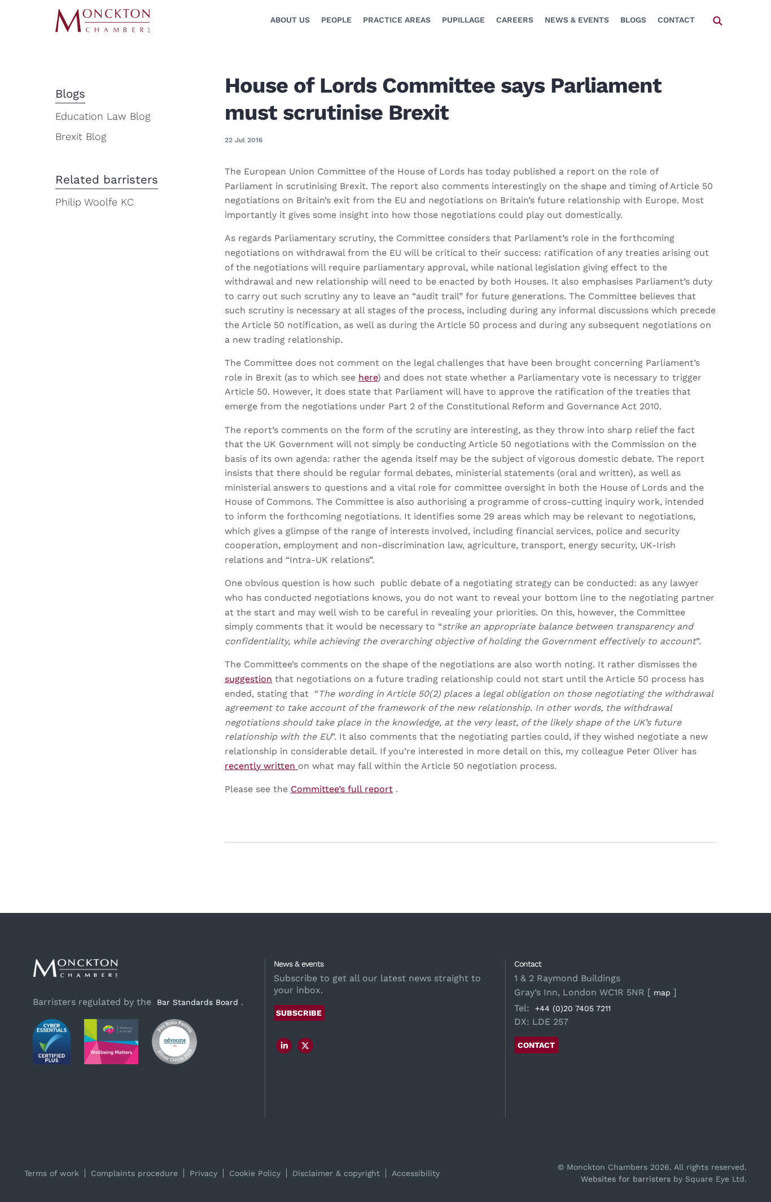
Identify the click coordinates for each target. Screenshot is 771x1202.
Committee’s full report (342, 789)
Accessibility (416, 1173)
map (662, 992)
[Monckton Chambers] (102, 20)
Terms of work (51, 1173)
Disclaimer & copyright (336, 1173)
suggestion (248, 679)
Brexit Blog (80, 136)
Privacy (203, 1173)
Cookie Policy (255, 1173)
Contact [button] (536, 1045)
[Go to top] (750, 1147)
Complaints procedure (134, 1173)
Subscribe (299, 1012)
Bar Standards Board (197, 1002)
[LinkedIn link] (284, 1046)
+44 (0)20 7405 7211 (573, 1008)
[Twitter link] (305, 1046)
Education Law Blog (102, 116)
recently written (261, 765)
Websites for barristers (626, 1178)
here (368, 377)
